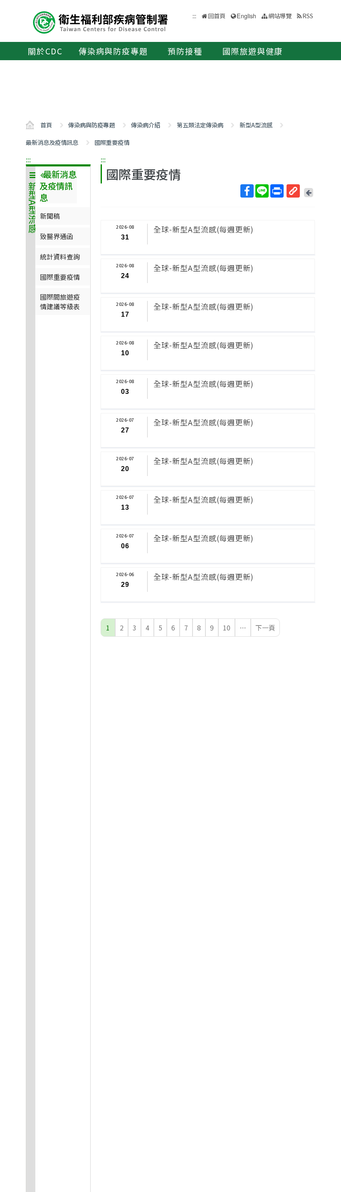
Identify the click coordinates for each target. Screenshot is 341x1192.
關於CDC (45, 51)
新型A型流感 (256, 124)
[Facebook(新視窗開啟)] (247, 191)
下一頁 (265, 628)
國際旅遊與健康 (252, 51)
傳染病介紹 (145, 124)
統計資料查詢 (60, 256)
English (246, 15)
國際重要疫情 (111, 142)
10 (226, 628)
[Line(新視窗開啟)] (262, 191)
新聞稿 (50, 216)
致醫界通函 (56, 236)
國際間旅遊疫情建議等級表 (60, 301)
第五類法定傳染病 (200, 124)
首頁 (46, 124)
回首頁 (216, 15)
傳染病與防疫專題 (113, 51)
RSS (307, 15)
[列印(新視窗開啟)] (276, 191)
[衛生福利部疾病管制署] (100, 21)
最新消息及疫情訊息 (52, 142)
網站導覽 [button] (280, 15)
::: (28, 159)
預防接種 (185, 51)
